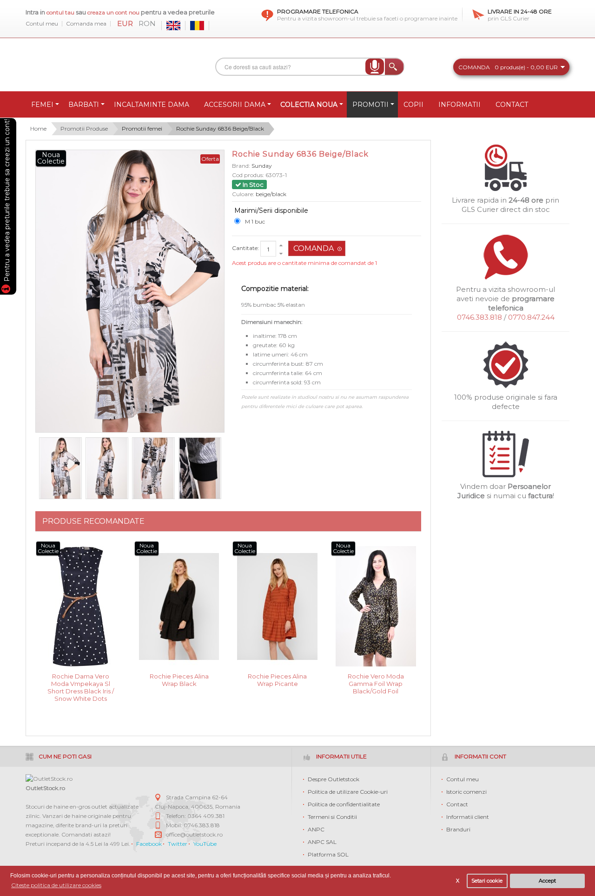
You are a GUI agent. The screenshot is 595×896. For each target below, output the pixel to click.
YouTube (205, 843)
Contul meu (42, 23)
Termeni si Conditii (332, 816)
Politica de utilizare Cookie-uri (348, 791)
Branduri (458, 829)
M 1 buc (255, 221)
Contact (457, 804)
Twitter (177, 843)
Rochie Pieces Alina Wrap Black (179, 679)
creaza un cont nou (114, 12)
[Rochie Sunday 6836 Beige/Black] (60, 468)
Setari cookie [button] (486, 881)
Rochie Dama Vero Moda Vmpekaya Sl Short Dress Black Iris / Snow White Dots (80, 682)
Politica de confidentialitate (344, 804)
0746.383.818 (479, 317)
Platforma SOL (328, 854)
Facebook (149, 843)
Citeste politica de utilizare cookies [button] (56, 885)
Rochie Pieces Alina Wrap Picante (277, 679)
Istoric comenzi (466, 791)
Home (38, 128)
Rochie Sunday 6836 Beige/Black (220, 128)
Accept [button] (547, 881)
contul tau (60, 12)
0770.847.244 (531, 317)
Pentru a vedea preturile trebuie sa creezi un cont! (7, 201)
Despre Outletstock (333, 779)
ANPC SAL (322, 841)
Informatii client (467, 816)
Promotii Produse (84, 128)
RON (147, 23)
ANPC (316, 829)
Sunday (261, 165)
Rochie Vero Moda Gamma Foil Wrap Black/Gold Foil (376, 682)
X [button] (457, 881)
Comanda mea (86, 23)
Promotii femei (142, 128)
